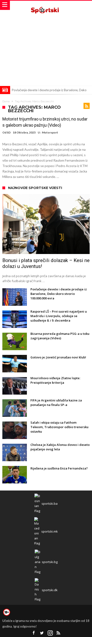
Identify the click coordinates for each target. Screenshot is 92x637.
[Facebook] (34, 633)
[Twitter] (42, 633)
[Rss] (58, 633)
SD (9, 132)
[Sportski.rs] (46, 5)
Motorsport (50, 132)
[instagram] (50, 633)
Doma (6, 101)
